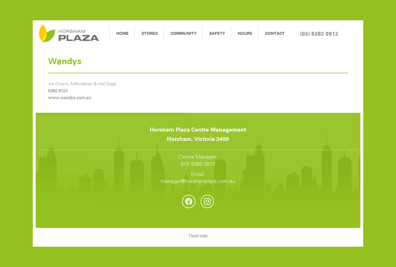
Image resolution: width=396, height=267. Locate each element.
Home (122, 34)
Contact (275, 34)
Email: (198, 178)
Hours (245, 34)
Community (183, 34)
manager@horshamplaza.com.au (198, 181)
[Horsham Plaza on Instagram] (207, 201)
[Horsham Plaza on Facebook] (188, 201)
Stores (149, 34)
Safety (217, 34)
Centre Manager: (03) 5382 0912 (198, 160)
